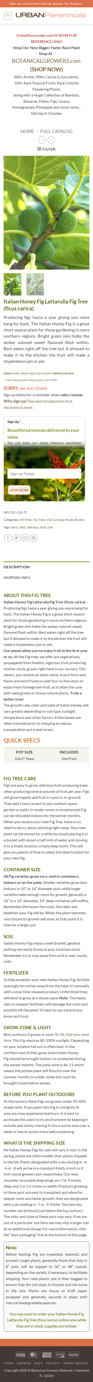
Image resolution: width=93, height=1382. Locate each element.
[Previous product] (51, 140)
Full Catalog (56, 131)
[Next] (82, 212)
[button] (8, 15)
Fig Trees (39, 520)
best (23, 527)
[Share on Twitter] (17, 538)
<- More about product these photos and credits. (31, 379)
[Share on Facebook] (8, 538)
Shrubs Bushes (75, 520)
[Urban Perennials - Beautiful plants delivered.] (51, 15)
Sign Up (14, 422)
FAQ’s (38, 1363)
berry (14, 527)
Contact (53, 1363)
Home (27, 131)
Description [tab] (17, 567)
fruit (43, 527)
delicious (33, 527)
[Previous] (11, 212)
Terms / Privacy (75, 1363)
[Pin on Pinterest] (34, 538)
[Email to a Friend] (25, 538)
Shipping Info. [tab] (17, 577)
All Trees (26, 520)
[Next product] (42, 140)
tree (50, 527)
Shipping (24, 1363)
